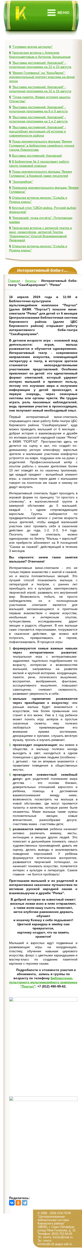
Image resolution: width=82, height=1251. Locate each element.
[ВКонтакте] (12, 1202)
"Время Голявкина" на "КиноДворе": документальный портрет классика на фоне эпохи (42, 77)
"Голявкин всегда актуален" (32, 46)
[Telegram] (24, 1202)
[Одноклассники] (18, 1202)
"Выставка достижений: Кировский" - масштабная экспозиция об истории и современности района (37, 131)
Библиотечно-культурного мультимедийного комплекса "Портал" (43, 982)
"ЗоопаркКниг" (22, 181)
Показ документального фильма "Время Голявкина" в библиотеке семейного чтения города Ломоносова (41, 145)
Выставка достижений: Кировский (37, 155)
